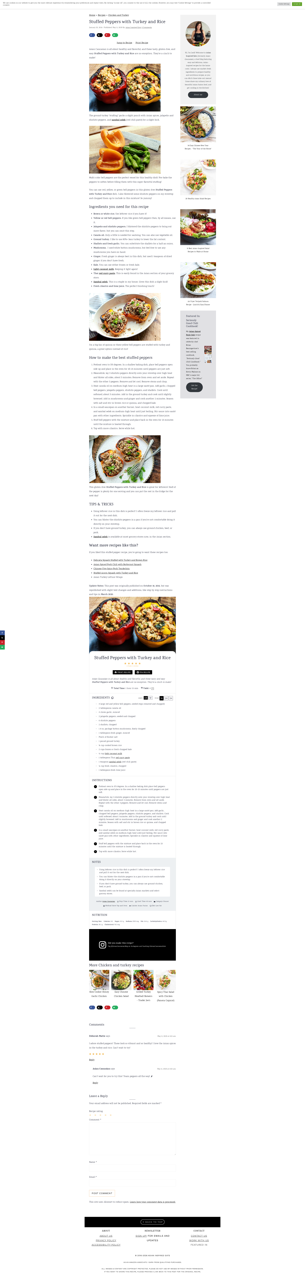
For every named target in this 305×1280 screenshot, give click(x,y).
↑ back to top (152, 1222)
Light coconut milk (104, 269)
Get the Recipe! (194, 387)
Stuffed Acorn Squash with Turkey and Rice (116, 573)
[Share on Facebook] (92, 35)
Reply (92, 1060)
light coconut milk (113, 753)
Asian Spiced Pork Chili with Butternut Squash (118, 564)
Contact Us (199, 1235)
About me (198, 94)
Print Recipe (142, 43)
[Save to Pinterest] (107, 35)
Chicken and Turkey (118, 15)
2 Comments (147, 27)
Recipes (102, 15)
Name (93, 1162)
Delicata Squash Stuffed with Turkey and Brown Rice (120, 560)
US (145, 697)
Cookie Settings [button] (284, 4)
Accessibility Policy (106, 1244)
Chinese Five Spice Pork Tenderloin (112, 569)
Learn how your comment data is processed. (152, 1202)
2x (166, 698)
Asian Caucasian (108, 901)
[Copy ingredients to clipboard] (112, 697)
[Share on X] (100, 35)
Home (92, 15)
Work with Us (199, 1240)
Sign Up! (141, 1235)
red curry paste (107, 273)
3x (171, 698)
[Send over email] (115, 35)
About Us (106, 1235)
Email (93, 1177)
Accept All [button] (297, 4)
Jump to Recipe (124, 43)
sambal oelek (115, 762)
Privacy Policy (106, 1240)
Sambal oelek (101, 282)
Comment (95, 1120)
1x (161, 698)
